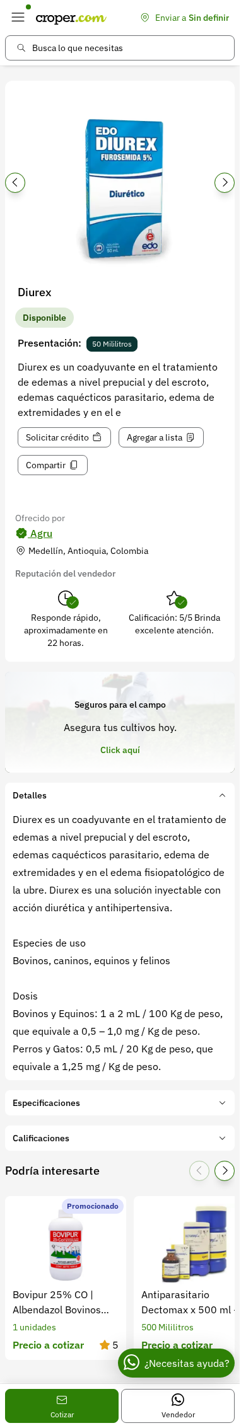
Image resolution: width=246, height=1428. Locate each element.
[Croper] (71, 17)
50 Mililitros (112, 343)
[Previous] (15, 183)
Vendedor (178, 1414)
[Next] (224, 183)
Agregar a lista (154, 437)
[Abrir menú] (17, 17)
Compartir (46, 465)
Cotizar (62, 1414)
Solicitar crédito (57, 437)
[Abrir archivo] (120, 186)
